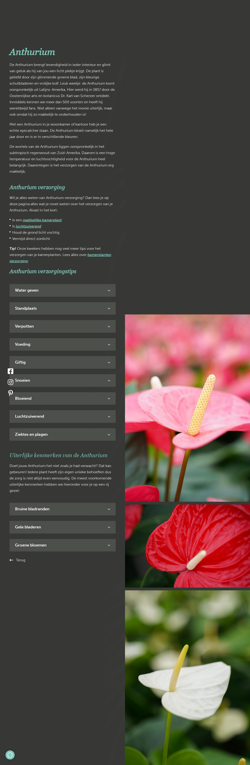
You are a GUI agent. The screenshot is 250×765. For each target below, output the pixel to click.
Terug (20, 560)
